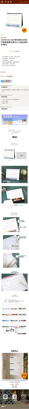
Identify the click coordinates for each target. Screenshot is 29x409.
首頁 (2, 35)
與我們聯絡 (9, 76)
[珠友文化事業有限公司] (23, 1)
